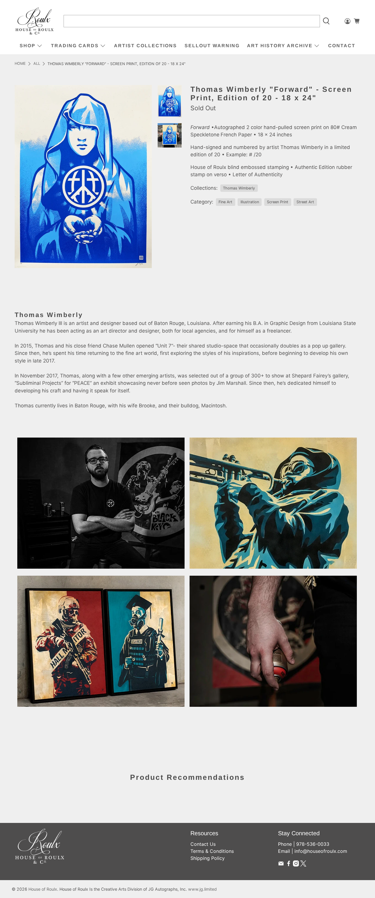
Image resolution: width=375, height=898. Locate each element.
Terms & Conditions (212, 851)
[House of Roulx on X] (303, 865)
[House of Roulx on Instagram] (296, 865)
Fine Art (225, 202)
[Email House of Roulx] (281, 865)
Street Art (305, 202)
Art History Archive (280, 45)
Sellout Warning (212, 45)
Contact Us (203, 844)
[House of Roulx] (35, 21)
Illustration (250, 202)
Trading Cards (75, 45)
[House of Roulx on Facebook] (289, 865)
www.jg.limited (202, 889)
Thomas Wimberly (239, 188)
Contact (341, 45)
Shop (27, 45)
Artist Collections (145, 45)
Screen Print (277, 202)
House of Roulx (42, 889)
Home (20, 64)
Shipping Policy (207, 858)
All (36, 64)
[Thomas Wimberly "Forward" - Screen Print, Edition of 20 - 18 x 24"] (83, 176)
